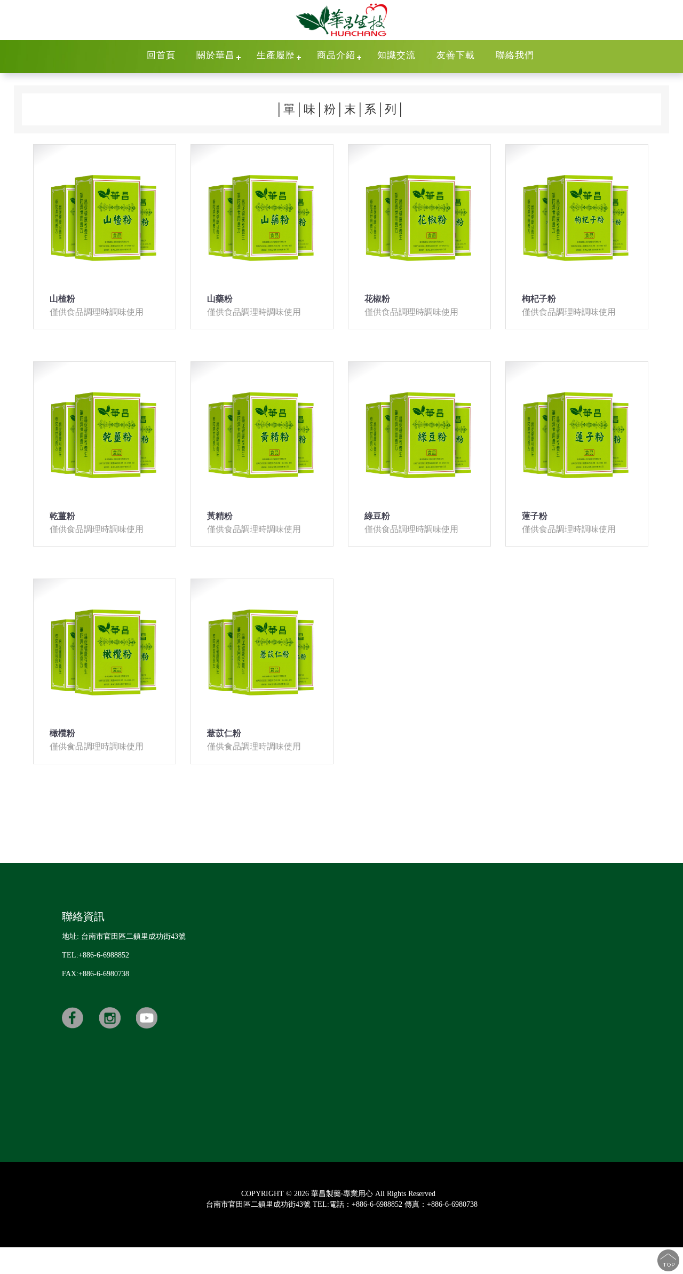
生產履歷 (276, 55)
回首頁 (161, 55)
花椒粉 (377, 298)
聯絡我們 (515, 55)
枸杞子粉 (539, 298)
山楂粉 (62, 298)
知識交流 (396, 55)
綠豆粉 (377, 515)
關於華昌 (215, 55)
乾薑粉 (62, 515)
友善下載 (455, 55)
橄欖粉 (62, 733)
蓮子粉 (534, 515)
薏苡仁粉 (224, 733)
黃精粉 (220, 515)
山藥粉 (220, 298)
